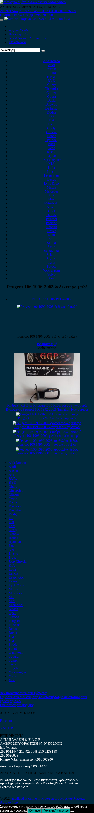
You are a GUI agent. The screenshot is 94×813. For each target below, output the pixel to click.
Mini (51, 199)
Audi (51, 65)
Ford (51, 124)
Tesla (51, 262)
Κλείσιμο (34, 810)
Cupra (51, 96)
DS (51, 116)
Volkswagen (51, 270)
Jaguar (51, 156)
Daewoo (51, 104)
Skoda (51, 243)
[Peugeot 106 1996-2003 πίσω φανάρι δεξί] (47, 414)
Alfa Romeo (51, 61)
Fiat (51, 120)
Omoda (51, 215)
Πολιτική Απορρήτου (56, 810)
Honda (51, 136)
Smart (51, 247)
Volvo (51, 274)
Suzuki (51, 258)
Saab (51, 235)
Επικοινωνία (17, 42)
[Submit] (43, 51)
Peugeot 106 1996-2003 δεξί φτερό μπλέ (47, 286)
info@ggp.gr (9, 747)
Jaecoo (51, 152)
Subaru (51, 254)
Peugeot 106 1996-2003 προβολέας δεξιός (46, 444)
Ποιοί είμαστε (18, 34)
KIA (51, 164)
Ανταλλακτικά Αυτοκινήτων (28, 38)
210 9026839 (67, 11)
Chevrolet (51, 88)
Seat (51, 239)
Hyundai (51, 140)
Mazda (51, 187)
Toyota (51, 266)
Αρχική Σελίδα (19, 30)
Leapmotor (51, 175)
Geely (51, 128)
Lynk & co (51, 183)
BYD (51, 81)
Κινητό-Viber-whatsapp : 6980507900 (26, 15)
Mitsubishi (51, 203)
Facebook (7, 721)
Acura (51, 73)
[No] (72, 811)
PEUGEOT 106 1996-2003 (51, 299)
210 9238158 (48, 11)
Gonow (51, 132)
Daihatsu (51, 108)
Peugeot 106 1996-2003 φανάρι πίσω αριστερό (47, 427)
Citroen (51, 92)
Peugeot (51, 219)
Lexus (51, 179)
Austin (51, 69)
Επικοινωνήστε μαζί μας (17, 705)
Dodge (51, 112)
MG (51, 195)
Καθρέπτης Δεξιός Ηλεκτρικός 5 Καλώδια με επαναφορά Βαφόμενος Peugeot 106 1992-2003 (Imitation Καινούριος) (47, 407)
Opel (51, 211)
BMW (51, 77)
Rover (51, 231)
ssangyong (51, 250)
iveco (51, 148)
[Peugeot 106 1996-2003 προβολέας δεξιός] (47, 440)
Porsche (51, 223)
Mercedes (51, 191)
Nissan (51, 207)
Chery (51, 85)
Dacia (51, 100)
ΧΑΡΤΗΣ (7, 728)
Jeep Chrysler (51, 160)
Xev (51, 278)
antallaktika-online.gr (26, 798)
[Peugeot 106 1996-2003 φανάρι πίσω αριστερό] (47, 423)
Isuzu (51, 144)
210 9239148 (28, 11)
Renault (51, 227)
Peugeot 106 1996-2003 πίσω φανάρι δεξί (47, 418)
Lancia (51, 171)
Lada (51, 167)
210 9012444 (9, 11)
